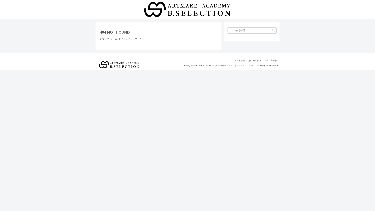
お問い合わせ (270, 60)
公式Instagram (254, 60)
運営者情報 (240, 60)
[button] (273, 30)
